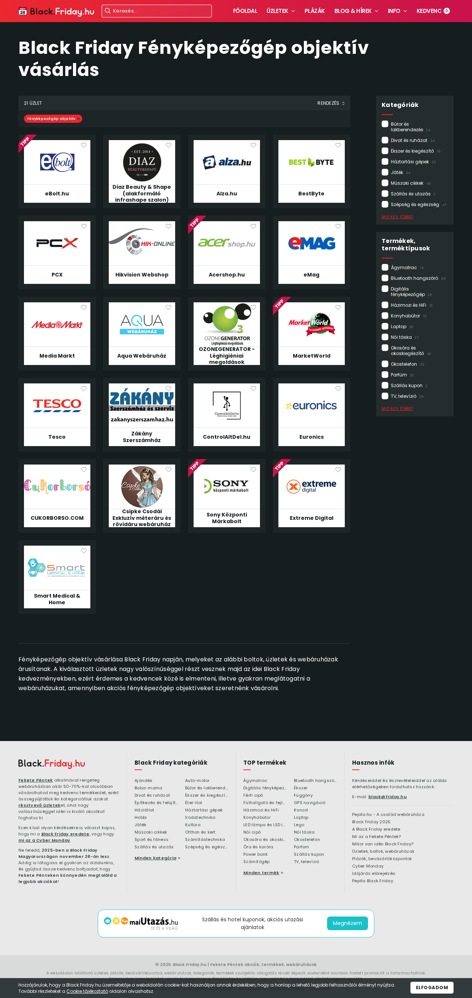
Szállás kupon (409, 385)
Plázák (315, 11)
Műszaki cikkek (411, 183)
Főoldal (245, 11)
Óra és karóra (258, 847)
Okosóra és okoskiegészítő (411, 351)
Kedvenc (432, 11)
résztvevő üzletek (39, 805)
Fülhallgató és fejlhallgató (265, 803)
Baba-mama (148, 788)
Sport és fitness (152, 839)
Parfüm (402, 375)
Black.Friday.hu (189, 964)
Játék (400, 172)
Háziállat (144, 810)
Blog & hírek (353, 11)
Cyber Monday (368, 866)
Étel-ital (193, 803)
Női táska (405, 337)
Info (394, 11)
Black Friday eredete (65, 834)
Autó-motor (197, 780)
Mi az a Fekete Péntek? (376, 836)
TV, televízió (407, 396)
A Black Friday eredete (376, 829)
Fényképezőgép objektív (51, 119)
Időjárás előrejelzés (373, 873)
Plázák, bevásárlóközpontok (382, 859)
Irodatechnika (200, 817)
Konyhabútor (408, 316)
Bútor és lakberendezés (410, 127)
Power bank (255, 854)
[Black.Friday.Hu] (56, 12)
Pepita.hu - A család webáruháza (388, 814)
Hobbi (141, 817)
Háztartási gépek (413, 162)
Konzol (301, 810)
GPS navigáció (309, 803)
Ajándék (143, 780)
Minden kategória (155, 858)
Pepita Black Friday (372, 881)
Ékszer (301, 788)
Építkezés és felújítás (156, 803)
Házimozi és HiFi (412, 305)
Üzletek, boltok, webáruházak (383, 851)
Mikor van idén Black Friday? (382, 844)
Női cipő (252, 832)
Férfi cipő (253, 795)
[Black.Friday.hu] (51, 764)
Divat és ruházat (413, 140)
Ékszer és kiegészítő (415, 151)
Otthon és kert (200, 832)
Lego (299, 825)
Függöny (303, 795)
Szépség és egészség (418, 204)
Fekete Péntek (35, 780)
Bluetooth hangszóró (418, 278)
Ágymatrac (407, 267)
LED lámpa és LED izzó (265, 825)
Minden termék (261, 873)
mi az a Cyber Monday (44, 840)
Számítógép (256, 862)
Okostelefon (407, 364)
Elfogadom (432, 987)
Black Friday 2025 (371, 822)
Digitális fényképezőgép (411, 292)
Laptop (402, 326)
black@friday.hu (387, 797)
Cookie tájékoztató (87, 991)
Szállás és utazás (413, 194)
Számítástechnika (205, 839)
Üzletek (277, 11)
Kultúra (193, 825)
